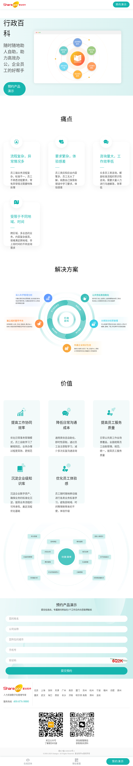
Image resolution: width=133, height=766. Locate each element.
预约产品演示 (14, 89)
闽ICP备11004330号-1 (66, 751)
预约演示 (121, 4)
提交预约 (66, 670)
